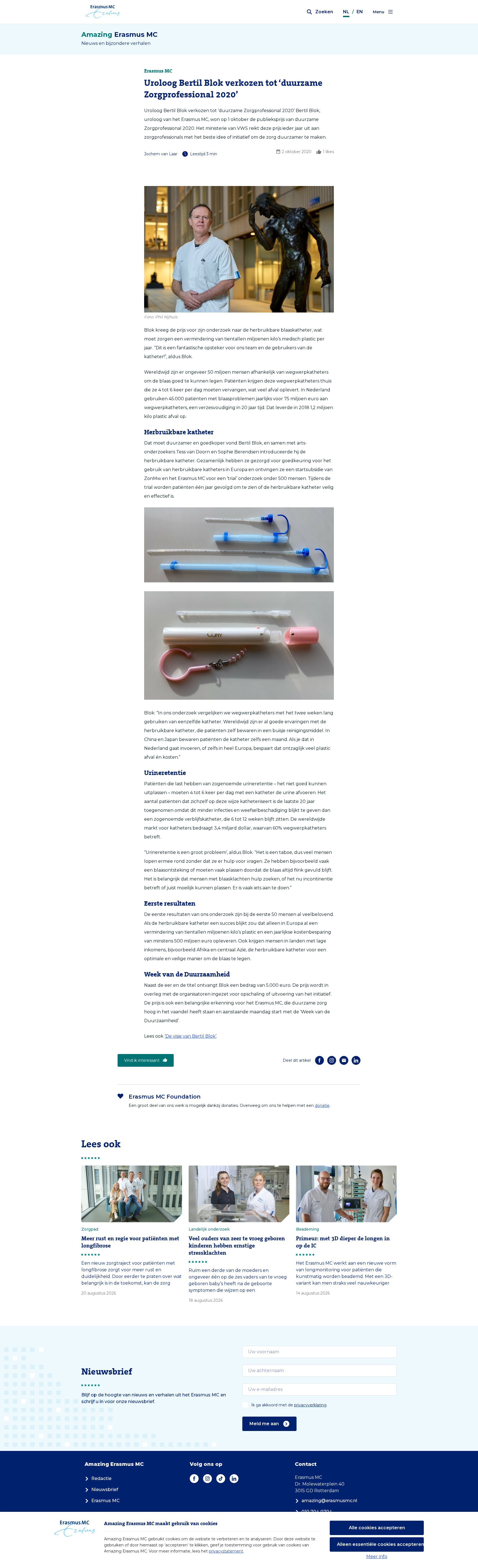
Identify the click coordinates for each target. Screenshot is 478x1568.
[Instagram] (331, 1060)
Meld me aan (264, 1423)
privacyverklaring (310, 1404)
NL (346, 11)
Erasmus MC (105, 1500)
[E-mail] (343, 1060)
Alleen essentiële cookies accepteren (380, 1544)
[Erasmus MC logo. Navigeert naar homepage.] (103, 12)
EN (360, 11)
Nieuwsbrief (104, 1489)
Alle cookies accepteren (377, 1527)
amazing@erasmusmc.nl (329, 1500)
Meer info (376, 1556)
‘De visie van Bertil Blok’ (190, 1036)
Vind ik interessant (142, 1060)
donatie (322, 1105)
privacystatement (226, 1551)
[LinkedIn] (356, 1060)
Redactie (101, 1478)
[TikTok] (220, 1478)
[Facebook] (319, 1060)
